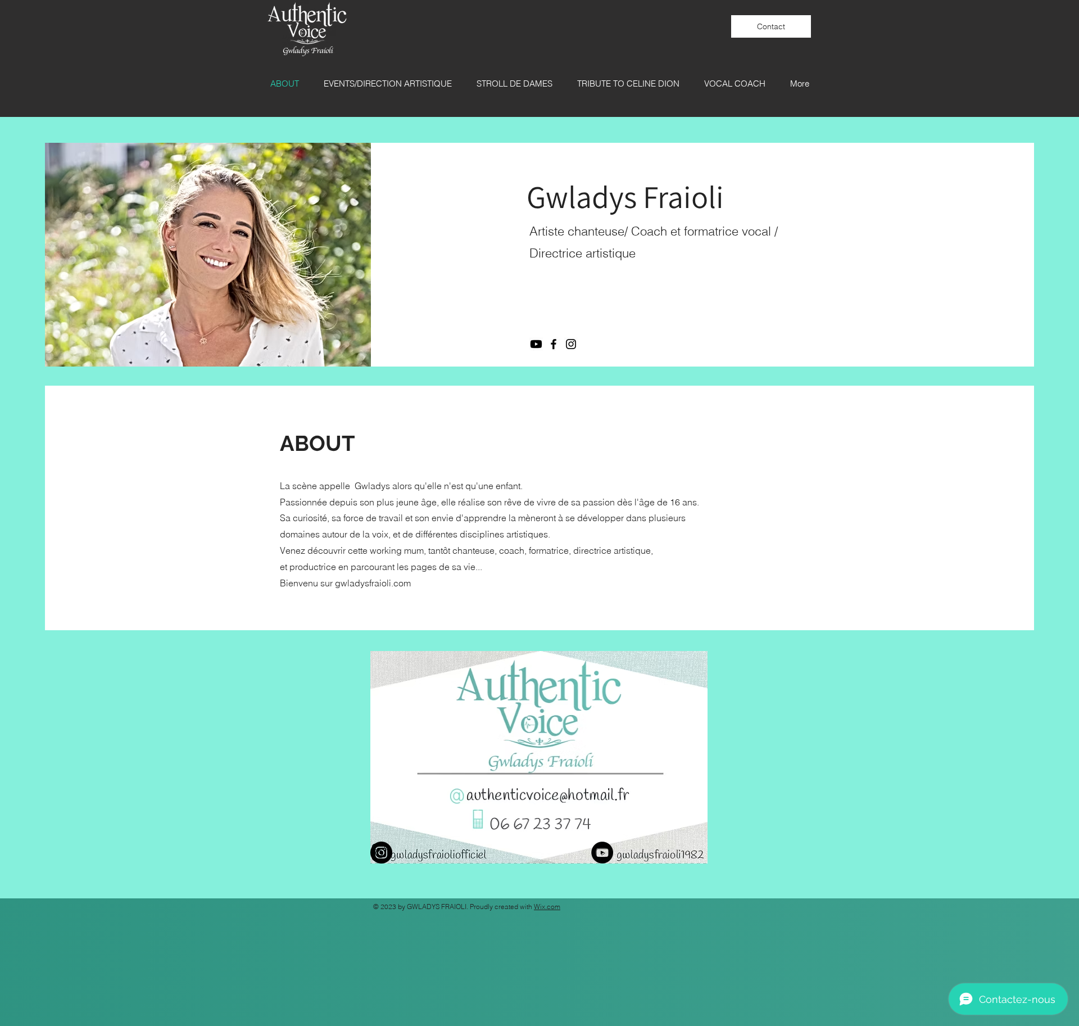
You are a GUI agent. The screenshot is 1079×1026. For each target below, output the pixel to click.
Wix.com (547, 906)
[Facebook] (553, 344)
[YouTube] (602, 853)
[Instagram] (571, 344)
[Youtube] (536, 344)
